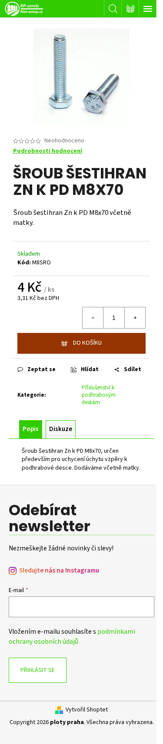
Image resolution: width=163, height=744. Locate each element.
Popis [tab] (31, 429)
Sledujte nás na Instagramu (59, 570)
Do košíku (87, 343)
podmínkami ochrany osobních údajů (72, 636)
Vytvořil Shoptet (87, 710)
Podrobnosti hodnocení (47, 151)
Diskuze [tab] (60, 429)
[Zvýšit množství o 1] (134, 317)
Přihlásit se (37, 670)
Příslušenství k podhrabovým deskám (99, 395)
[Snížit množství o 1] (93, 317)
